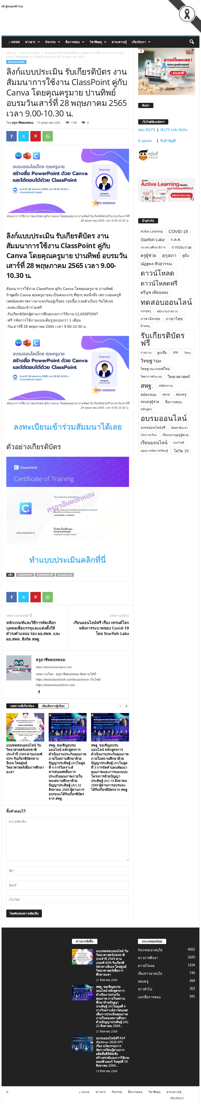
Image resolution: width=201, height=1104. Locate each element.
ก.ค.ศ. (176, 240)
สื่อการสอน (72, 42)
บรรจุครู (146, 311)
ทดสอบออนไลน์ (166, 302)
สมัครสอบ (149, 395)
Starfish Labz (153, 240)
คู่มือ (185, 255)
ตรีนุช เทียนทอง (154, 292)
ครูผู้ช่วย (148, 255)
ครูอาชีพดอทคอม (23, 122)
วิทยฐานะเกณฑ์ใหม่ (155, 369)
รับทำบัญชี (168, 141)
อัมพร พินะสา (179, 427)
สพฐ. (147, 385)
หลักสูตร (146, 409)
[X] (23, 136)
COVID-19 (178, 231)
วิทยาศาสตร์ (179, 376)
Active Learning (152, 231)
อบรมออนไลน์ (65, 575)
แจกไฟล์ (178, 442)
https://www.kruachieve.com (54, 667)
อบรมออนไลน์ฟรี (153, 428)
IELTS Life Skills (173, 130)
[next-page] (126, 706)
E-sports (145, 141)
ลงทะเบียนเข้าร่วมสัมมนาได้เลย (68, 427)
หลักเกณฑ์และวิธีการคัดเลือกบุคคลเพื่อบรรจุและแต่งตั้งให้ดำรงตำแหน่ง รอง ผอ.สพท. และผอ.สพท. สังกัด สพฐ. (33, 631)
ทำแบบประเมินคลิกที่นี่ (67, 560)
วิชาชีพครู (96, 42)
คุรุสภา (169, 255)
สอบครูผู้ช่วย (150, 402)
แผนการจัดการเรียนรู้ (154, 450)
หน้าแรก (11, 53)
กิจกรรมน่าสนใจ (30, 53)
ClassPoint (25, 575)
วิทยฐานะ (151, 361)
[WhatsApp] (47, 136)
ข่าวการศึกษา (148, 958)
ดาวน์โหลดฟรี (159, 283)
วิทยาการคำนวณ (151, 376)
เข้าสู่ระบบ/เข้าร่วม (12, 6)
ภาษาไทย (174, 319)
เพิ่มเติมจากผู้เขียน (53, 706)
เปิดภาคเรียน (149, 434)
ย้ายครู (145, 326)
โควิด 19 (181, 451)
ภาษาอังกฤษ (150, 319)
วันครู (187, 352)
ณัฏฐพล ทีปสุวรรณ (156, 264)
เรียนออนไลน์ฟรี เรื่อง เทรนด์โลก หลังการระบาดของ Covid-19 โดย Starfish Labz (101, 628)
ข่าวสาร (30, 42)
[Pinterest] (35, 136)
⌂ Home (14, 42)
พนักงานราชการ (167, 311)
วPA (175, 352)
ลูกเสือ (162, 353)
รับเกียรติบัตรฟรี (45, 575)
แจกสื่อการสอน (149, 997)
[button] (191, 42)
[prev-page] (120, 706)
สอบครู (181, 394)
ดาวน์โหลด (157, 273)
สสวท (166, 394)
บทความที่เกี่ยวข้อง (22, 706)
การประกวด (181, 247)
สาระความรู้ (119, 42)
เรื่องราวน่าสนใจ (150, 974)
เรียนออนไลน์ (154, 442)
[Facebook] (11, 136)
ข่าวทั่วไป (145, 989)
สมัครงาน (166, 386)
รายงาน (146, 352)
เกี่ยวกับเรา (139, 42)
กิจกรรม (50, 42)
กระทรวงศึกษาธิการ (153, 247)
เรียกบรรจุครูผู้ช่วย (175, 435)
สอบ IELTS (146, 130)
